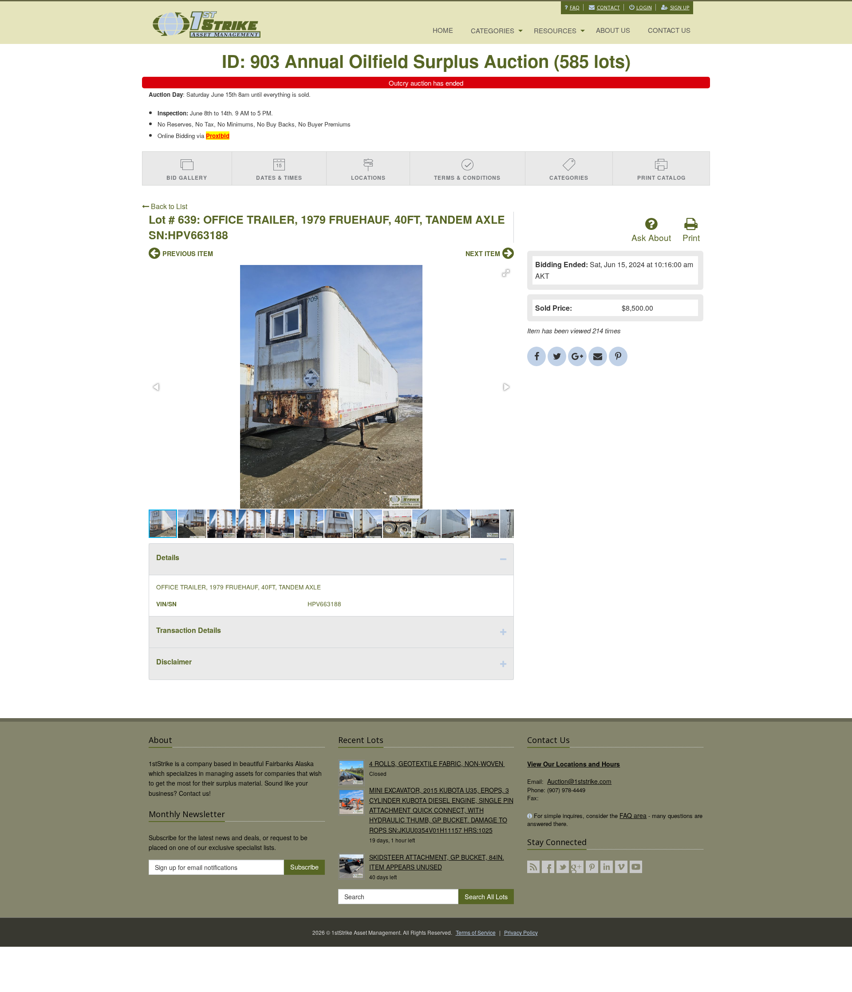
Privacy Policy (521, 932)
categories (492, 30)
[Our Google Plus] (577, 867)
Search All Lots (486, 896)
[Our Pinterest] (592, 867)
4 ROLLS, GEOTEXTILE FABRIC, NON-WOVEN (437, 763)
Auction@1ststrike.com (579, 781)
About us (613, 30)
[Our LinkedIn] (606, 867)
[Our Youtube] (636, 867)
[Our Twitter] (562, 867)
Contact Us (669, 30)
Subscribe (304, 866)
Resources (555, 30)
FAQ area (633, 815)
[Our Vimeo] (621, 867)
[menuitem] (443, 30)
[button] (506, 273)
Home (443, 30)
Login (644, 7)
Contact (608, 7)
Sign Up (680, 7)
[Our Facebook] (548, 867)
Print (691, 237)
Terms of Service (476, 932)
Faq (575, 7)
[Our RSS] (533, 867)
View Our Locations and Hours (573, 763)
